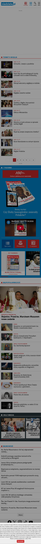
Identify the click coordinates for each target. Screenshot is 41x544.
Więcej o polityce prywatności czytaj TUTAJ (20, 538)
